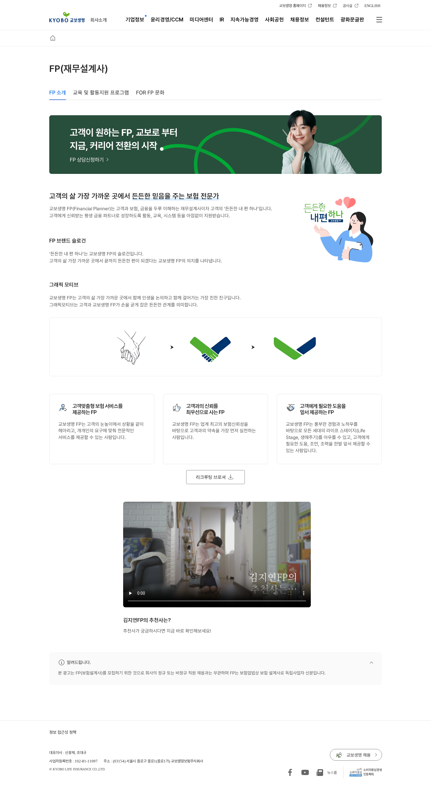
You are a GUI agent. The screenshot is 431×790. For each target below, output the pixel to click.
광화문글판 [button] (352, 19)
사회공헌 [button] (274, 19)
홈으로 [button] (52, 38)
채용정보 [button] (324, 5)
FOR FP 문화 (150, 92)
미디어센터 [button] (201, 19)
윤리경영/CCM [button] (167, 19)
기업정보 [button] (134, 19)
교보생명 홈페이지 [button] (292, 5)
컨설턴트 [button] (324, 19)
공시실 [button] (347, 5)
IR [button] (222, 19)
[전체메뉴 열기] (379, 20)
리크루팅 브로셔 (206, 475)
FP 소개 (57, 92)
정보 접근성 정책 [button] (62, 732)
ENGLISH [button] (372, 5)
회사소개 (98, 19)
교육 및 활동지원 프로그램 (101, 92)
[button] (66, 17)
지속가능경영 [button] (244, 19)
